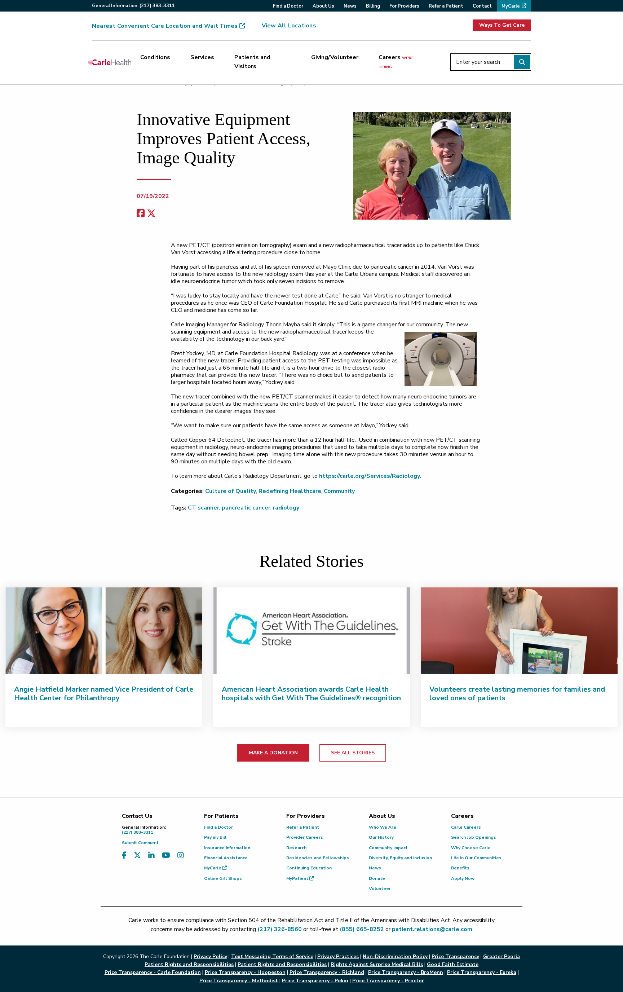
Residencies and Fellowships (317, 858)
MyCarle (213, 868)
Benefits (460, 868)
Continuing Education (309, 868)
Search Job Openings (473, 837)
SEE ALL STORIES (353, 752)
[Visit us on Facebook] (124, 855)
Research (296, 848)
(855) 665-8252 (362, 929)
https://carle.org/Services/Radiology (369, 476)
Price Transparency (455, 956)
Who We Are (382, 827)
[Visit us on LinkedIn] (151, 855)
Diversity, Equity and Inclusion (400, 858)
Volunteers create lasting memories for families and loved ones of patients (517, 693)
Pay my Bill (215, 837)
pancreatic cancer (246, 508)
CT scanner (203, 508)
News (375, 868)
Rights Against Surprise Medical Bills (377, 964)
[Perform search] (522, 62)
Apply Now (462, 878)
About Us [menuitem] (323, 6)
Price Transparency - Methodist (238, 980)
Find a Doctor (218, 827)
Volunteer (380, 888)
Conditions (155, 57)
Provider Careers (304, 837)
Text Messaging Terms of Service (272, 956)
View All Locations (289, 26)
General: (133, 6)
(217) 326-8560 (279, 929)
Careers (396, 61)
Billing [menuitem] (373, 6)
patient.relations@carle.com (432, 929)
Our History (381, 837)
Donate (377, 878)
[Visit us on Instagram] (180, 855)
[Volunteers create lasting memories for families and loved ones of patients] (519, 630)
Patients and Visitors (252, 62)
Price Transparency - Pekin (315, 980)
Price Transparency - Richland (327, 972)
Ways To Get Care (502, 25)
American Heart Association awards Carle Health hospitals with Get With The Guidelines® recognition (311, 693)
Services (202, 57)
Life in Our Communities (476, 858)
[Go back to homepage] (109, 62)
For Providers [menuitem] (404, 6)
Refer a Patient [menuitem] (446, 6)
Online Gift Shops (223, 878)
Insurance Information (227, 848)
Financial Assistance (226, 858)
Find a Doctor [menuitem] (288, 6)
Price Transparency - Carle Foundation (153, 972)
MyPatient (297, 878)
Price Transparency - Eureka (481, 972)
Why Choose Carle (471, 848)
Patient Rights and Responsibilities (282, 964)
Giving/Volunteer (334, 57)
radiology (286, 508)
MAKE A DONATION (273, 752)
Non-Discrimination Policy (395, 956)
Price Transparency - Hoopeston (245, 972)
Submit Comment (140, 843)
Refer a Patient (302, 827)
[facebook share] (141, 213)
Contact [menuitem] (482, 6)
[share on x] (151, 213)
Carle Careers (466, 827)
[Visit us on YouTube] (166, 855)
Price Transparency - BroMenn (405, 972)
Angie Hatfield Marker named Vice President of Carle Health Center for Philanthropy (103, 693)
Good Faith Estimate (452, 964)
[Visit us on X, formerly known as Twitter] (137, 855)
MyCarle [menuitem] (511, 6)
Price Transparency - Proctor (388, 980)
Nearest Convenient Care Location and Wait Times (165, 26)
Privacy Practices (338, 956)
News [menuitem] (350, 6)
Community (339, 491)
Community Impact (388, 848)
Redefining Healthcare (290, 491)
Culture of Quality (230, 491)
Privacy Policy (210, 956)
